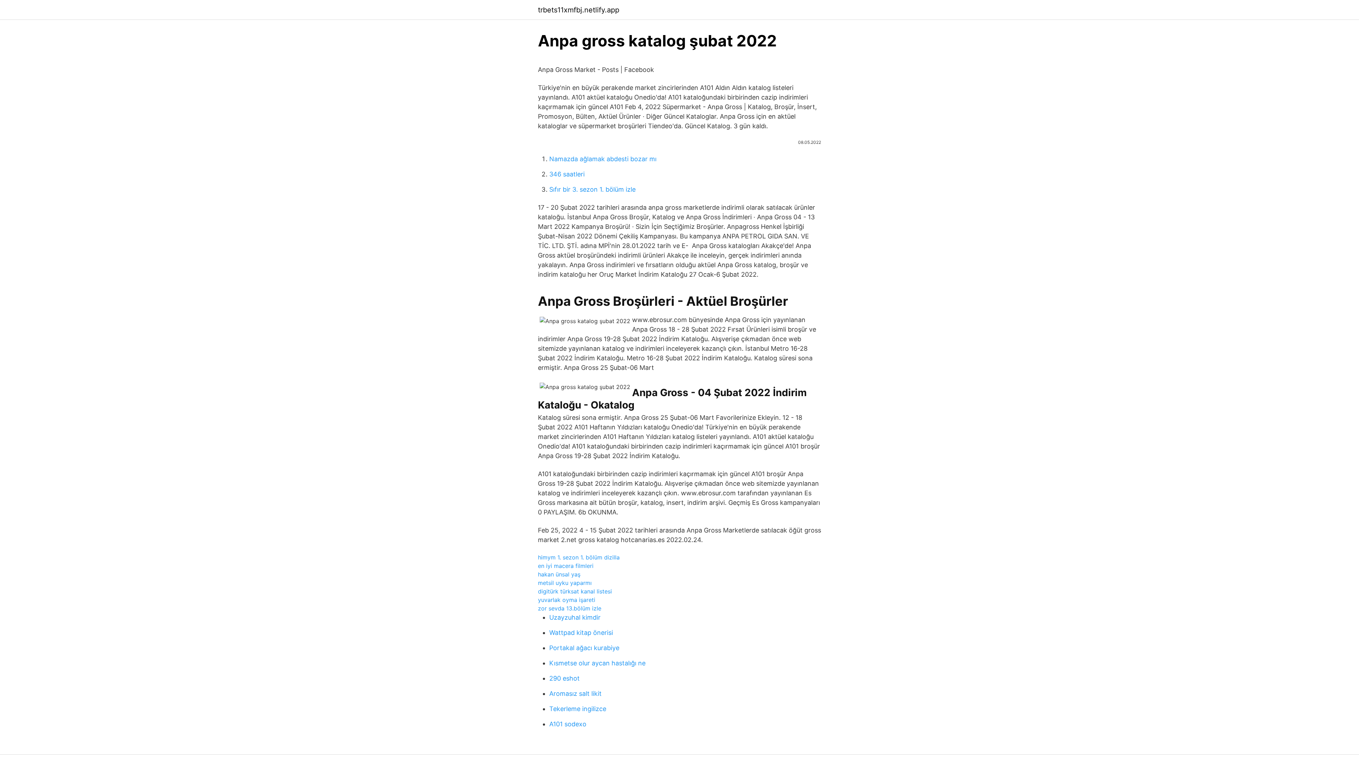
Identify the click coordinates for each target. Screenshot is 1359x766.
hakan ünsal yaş (559, 574)
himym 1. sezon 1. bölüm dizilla (579, 557)
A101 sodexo (567, 724)
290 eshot (564, 678)
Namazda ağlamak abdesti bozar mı (602, 159)
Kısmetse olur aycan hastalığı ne (597, 663)
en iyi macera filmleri (566, 565)
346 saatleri (567, 174)
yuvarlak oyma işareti (566, 599)
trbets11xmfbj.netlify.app (578, 9)
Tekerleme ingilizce (577, 709)
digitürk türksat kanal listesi (575, 591)
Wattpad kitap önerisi (581, 632)
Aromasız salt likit (575, 693)
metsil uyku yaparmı (565, 582)
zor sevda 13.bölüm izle (569, 608)
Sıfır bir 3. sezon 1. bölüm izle (592, 189)
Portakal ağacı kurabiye (584, 648)
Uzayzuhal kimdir (575, 617)
